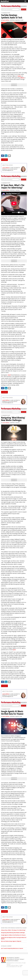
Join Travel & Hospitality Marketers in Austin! (12, 948)
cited (9, 375)
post (14, 649)
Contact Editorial (10, 959)
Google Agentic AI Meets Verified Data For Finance (13, 935)
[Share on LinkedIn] (6, 156)
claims (19, 76)
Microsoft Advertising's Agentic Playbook (11, 941)
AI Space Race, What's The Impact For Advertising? (13, 930)
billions (22, 77)
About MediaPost (10, 957)
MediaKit (17, 957)
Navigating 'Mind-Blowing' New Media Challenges (13, 932)
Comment (4, 159)
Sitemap (21, 959)
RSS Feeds (17, 959)
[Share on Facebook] (2, 156)
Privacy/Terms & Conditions (12, 960)
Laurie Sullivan (5, 20)
